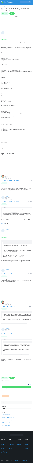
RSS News (26, 448)
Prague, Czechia (9, 178)
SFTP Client (2, 445)
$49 (5, 388)
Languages (2, 449)
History (10, 447)
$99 (6, 388)
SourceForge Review (4, 402)
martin (6, 175)
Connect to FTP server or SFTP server (6, 422)
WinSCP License (17, 460)
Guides (2, 443)
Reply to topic (4, 13)
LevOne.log (3, 223)
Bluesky (26, 445)
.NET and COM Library (4, 452)
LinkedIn (26, 447)
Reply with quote (4, 39)
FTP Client (2, 444)
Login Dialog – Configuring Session (6, 414)
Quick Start (2, 441)
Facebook (26, 441)
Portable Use (3, 455)
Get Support (10, 441)
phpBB (18, 447)
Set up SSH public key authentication (6, 425)
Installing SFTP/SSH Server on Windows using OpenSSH (8, 417)
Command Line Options (4, 453)
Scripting (2, 451)
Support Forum (11, 445)
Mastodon (26, 444)
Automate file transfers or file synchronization (7, 420)
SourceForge (19, 443)
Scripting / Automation (6, 6)
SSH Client (2, 447)
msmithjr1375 (7, 31)
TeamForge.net (19, 444)
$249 (8, 388)
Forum (1, 6)
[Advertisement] (16, 23)
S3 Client (2, 448)
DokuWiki (18, 445)
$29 (3, 388)
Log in (12, 13)
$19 (2, 388)
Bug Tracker (10, 448)
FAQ (9, 443)
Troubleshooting (11, 444)
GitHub (18, 441)
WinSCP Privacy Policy (25, 460)
